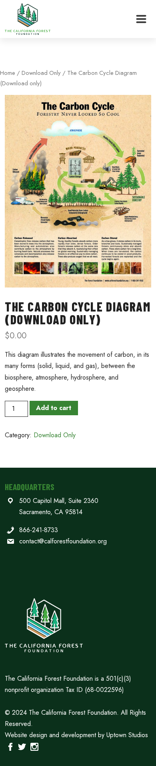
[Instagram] (34, 746)
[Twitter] (22, 746)
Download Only (41, 72)
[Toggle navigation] (141, 19)
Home (7, 72)
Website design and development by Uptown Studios (76, 735)
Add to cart (53, 407)
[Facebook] (10, 746)
